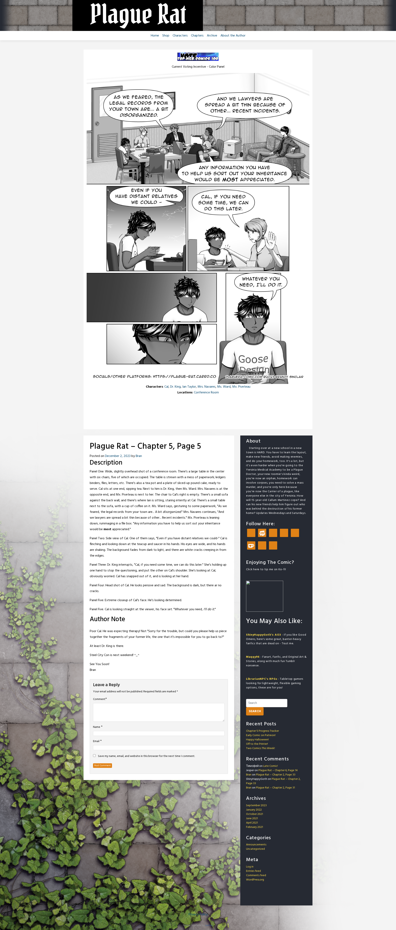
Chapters (197, 35)
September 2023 (256, 805)
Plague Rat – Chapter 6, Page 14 (278, 770)
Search (255, 711)
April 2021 (252, 822)
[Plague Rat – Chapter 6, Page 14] (214, 401)
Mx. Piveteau (241, 386)
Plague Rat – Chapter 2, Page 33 (275, 774)
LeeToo (209, 925)
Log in (249, 866)
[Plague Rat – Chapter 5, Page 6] (203, 401)
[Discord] (273, 533)
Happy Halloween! (257, 739)
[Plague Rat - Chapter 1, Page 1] (182, 401)
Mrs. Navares (207, 386)
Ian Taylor (189, 386)
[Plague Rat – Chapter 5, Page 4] (192, 401)
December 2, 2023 (118, 456)
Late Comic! (270, 766)
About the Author (232, 35)
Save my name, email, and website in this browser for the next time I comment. (146, 756)
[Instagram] (284, 533)
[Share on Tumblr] (198, 410)
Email (96, 741)
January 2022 (254, 809)
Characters (180, 35)
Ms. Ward (224, 386)
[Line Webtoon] (262, 533)
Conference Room (206, 392)
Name (96, 727)
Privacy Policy (198, 914)
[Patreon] (251, 533)
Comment (99, 699)
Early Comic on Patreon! (261, 735)
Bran (139, 456)
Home (155, 35)
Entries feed (253, 871)
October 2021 (254, 814)
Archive (212, 35)
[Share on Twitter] (188, 410)
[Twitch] (262, 545)
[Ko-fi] (251, 545)
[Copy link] (219, 410)
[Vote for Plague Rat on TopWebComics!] (198, 57)
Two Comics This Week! (260, 748)
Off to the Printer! (257, 744)
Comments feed (256, 875)
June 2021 (252, 818)
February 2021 (254, 827)
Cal (166, 386)
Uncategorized (255, 849)
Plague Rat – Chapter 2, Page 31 (275, 787)
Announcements (256, 844)
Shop (165, 35)
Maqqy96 (253, 657)
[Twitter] (295, 533)
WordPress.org (255, 879)
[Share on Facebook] (177, 410)
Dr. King (175, 386)
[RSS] (273, 545)
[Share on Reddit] (208, 410)
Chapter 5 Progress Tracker (262, 731)
